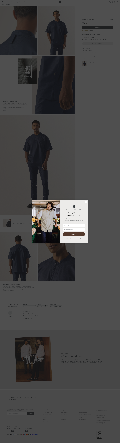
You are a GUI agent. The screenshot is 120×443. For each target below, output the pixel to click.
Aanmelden (74, 234)
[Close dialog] (86, 202)
